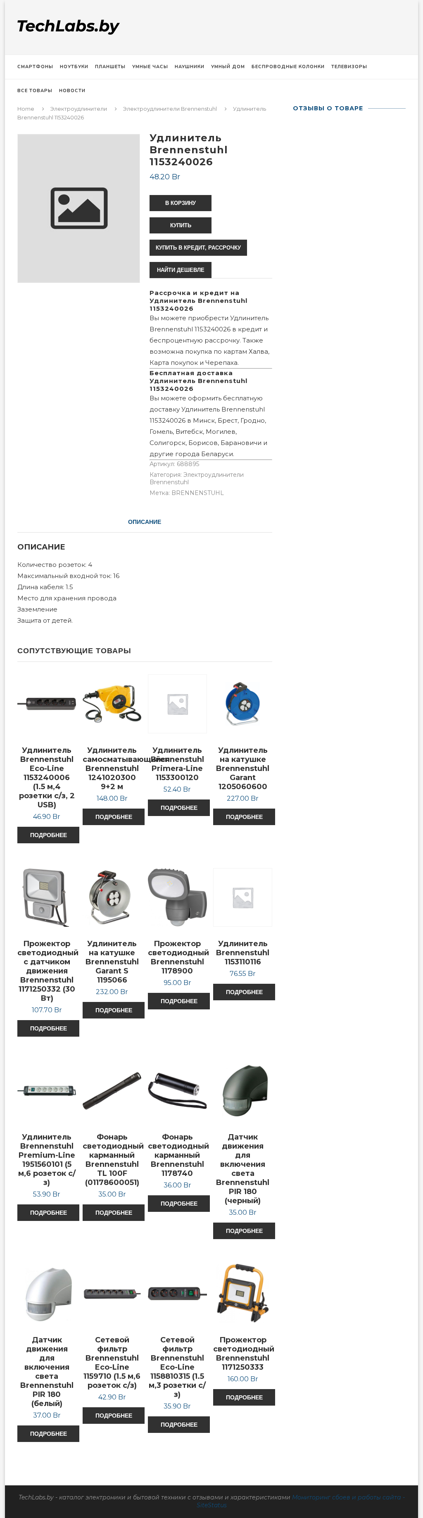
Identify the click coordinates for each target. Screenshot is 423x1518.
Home (25, 108)
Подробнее (48, 835)
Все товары (34, 91)
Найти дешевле (180, 270)
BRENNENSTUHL (197, 493)
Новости (72, 91)
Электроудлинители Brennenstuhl (170, 108)
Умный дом (228, 67)
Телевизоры (349, 67)
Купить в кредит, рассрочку (198, 248)
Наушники (189, 67)
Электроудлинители (78, 108)
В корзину (180, 203)
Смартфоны (35, 67)
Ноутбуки (74, 67)
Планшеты (110, 67)
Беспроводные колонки (288, 67)
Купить (180, 225)
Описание (144, 522)
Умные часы (150, 67)
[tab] (144, 521)
